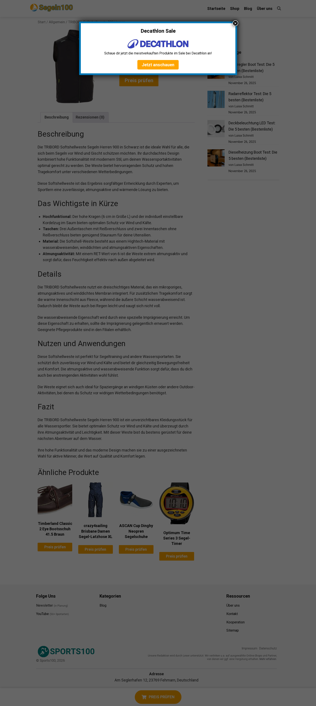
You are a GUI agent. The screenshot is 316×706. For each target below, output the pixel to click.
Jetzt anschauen (158, 64)
